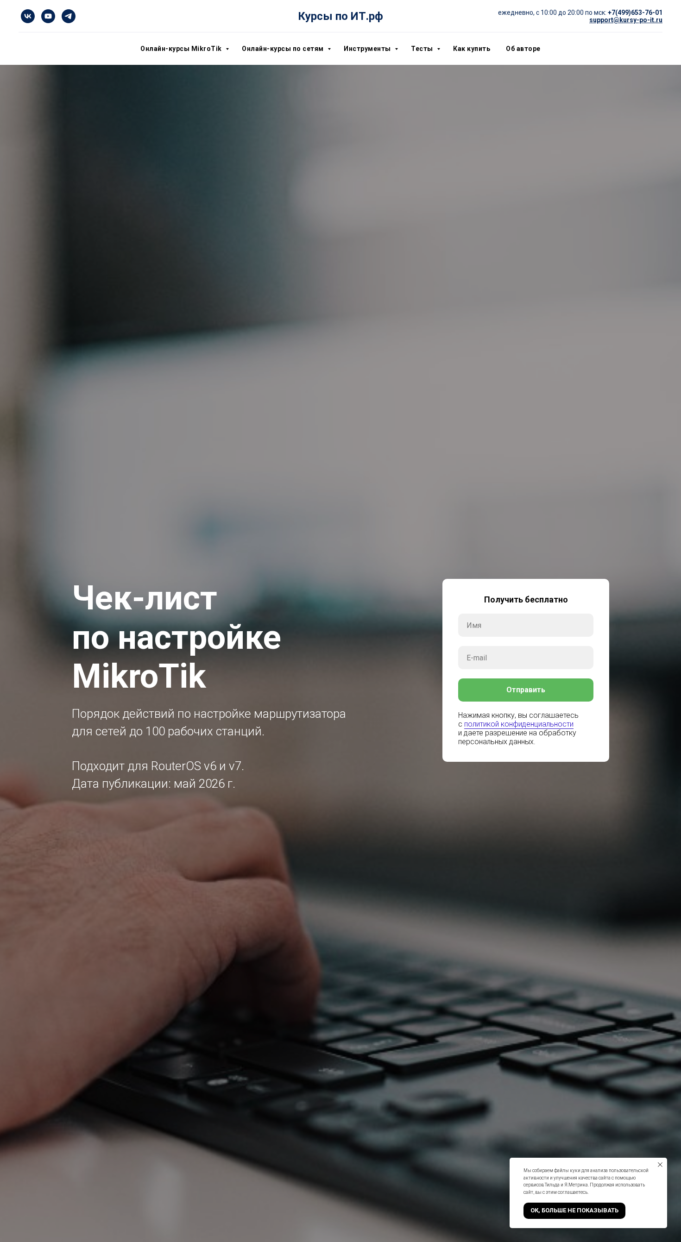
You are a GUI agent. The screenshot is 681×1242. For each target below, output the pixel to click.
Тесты (423, 48)
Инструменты (368, 48)
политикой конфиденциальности (519, 724)
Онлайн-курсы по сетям (283, 48)
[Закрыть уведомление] (660, 1164)
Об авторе (523, 48)
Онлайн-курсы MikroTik (181, 48)
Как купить (471, 48)
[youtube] (48, 16)
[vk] (28, 16)
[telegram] (69, 16)
